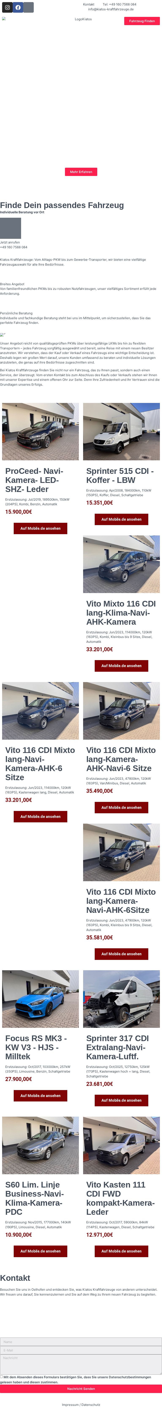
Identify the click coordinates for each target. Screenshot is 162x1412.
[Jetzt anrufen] (10, 228)
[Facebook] (18, 7)
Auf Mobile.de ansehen (40, 528)
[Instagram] (7, 7)
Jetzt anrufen (10, 242)
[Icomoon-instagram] (28, 7)
